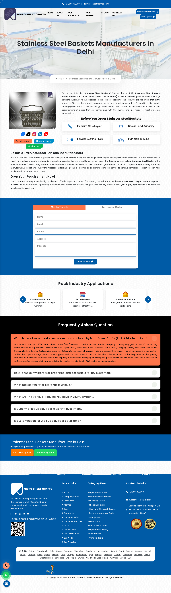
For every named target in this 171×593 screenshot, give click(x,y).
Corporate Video (71, 517)
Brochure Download (146, 11)
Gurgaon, (68, 551)
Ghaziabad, (79, 551)
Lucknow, (108, 554)
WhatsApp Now (45, 452)
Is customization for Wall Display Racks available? (47, 421)
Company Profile (71, 496)
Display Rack (95, 533)
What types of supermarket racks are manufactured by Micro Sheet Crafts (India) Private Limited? (80, 338)
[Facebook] (11, 514)
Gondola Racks (96, 538)
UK (87, 558)
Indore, (23, 554)
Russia (105, 558)
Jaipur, (147, 554)
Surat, (121, 551)
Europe (123, 558)
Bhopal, (148, 551)
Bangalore (59, 558)
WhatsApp (35, 146)
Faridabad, (91, 551)
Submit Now (84, 261)
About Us (60, 14)
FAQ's (66, 525)
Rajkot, (114, 551)
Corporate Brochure (72, 521)
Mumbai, (32, 554)
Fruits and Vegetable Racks (101, 513)
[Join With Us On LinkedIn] (40, 134)
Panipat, (130, 551)
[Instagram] (20, 514)
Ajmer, (47, 554)
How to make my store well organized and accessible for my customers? (63, 373)
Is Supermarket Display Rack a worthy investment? (48, 409)
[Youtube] (28, 514)
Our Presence (69, 529)
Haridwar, (138, 554)
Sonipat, (139, 551)
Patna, (32, 551)
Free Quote (147, 16)
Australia (114, 558)
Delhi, (52, 551)
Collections (68, 500)
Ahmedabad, (104, 551)
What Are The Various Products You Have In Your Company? (54, 397)
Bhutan (81, 558)
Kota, (63, 554)
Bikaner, (55, 554)
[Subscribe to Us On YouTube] (46, 134)
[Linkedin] (24, 514)
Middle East (95, 558)
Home (50, 12)
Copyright (52, 577)
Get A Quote (45, 141)
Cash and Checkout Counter (102, 509)
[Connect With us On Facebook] (23, 134)
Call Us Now (23, 141)
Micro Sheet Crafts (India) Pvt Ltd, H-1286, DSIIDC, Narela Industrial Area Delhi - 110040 (144, 509)
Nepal (73, 558)
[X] (16, 514)
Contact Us (117, 14)
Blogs (65, 509)
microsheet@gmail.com (97, 4)
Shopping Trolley (97, 500)
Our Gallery (90, 14)
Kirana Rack (94, 521)
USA (129, 558)
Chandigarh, (42, 551)
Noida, (59, 551)
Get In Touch (59, 207)
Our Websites (69, 542)
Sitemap (105, 12)
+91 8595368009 (72, 4)
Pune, (39, 554)
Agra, (91, 554)
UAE (67, 558)
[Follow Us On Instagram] (34, 134)
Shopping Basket (97, 505)
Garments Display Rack (100, 496)
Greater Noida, (46, 558)
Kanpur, (98, 554)
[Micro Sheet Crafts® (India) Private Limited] (25, 14)
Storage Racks (95, 517)
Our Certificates (71, 533)
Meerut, (117, 554)
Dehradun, (127, 554)
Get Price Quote (22, 452)
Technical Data (112, 207)
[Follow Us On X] (28, 134)
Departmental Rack (98, 525)
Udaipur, (71, 554)
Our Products (73, 14)
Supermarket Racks (98, 492)
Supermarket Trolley (98, 529)
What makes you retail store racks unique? (43, 385)
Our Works (68, 538)
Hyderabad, (81, 554)
